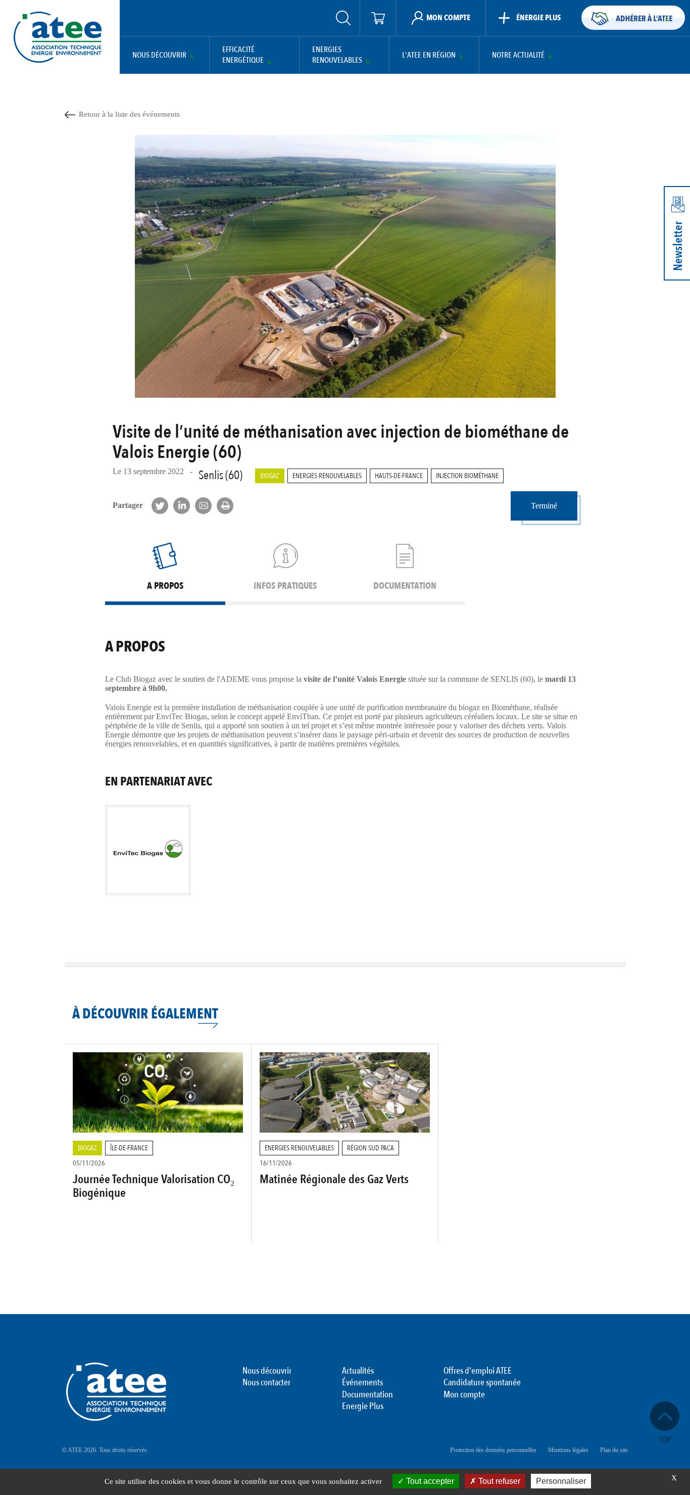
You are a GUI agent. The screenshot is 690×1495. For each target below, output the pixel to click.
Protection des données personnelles (493, 1450)
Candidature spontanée (482, 1383)
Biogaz (269, 476)
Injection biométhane (467, 476)
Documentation (367, 1395)
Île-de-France (129, 1148)
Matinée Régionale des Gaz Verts (334, 1179)
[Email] (203, 505)
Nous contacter (266, 1383)
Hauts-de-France (399, 476)
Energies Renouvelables (337, 55)
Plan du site (614, 1450)
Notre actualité (518, 55)
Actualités (358, 1371)
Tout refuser (498, 1481)
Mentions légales (568, 1450)
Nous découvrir (159, 55)
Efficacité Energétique (243, 55)
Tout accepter (429, 1481)
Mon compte (464, 1395)
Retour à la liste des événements (129, 114)
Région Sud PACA (370, 1148)
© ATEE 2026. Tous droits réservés (104, 1450)
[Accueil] (57, 37)
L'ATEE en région (429, 55)
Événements (362, 1383)
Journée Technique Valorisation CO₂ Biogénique (153, 1186)
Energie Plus (362, 1406)
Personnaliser (561, 1481)
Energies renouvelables (327, 476)
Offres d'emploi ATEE (477, 1371)
